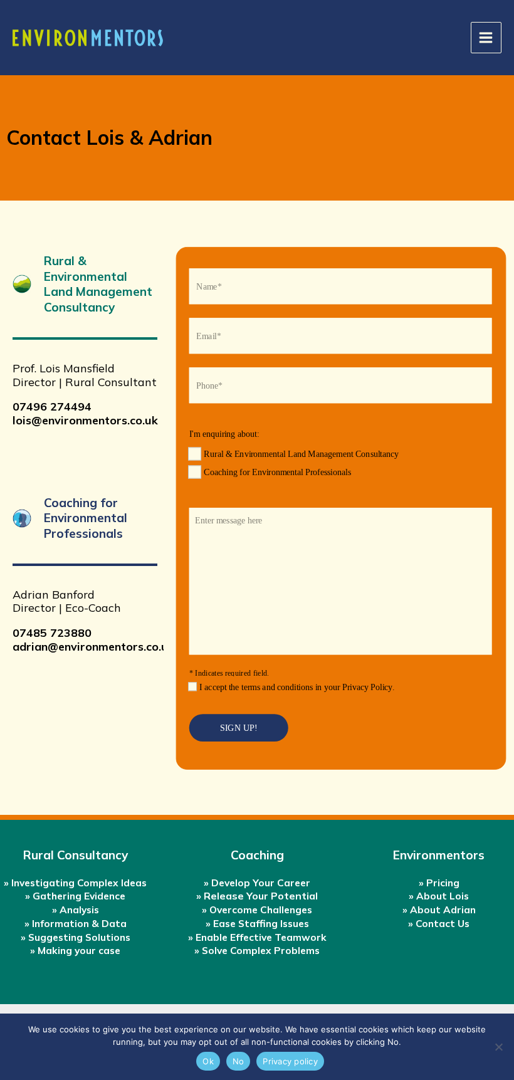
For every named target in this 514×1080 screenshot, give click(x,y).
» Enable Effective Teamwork (257, 937)
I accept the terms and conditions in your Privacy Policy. (296, 687)
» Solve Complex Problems (257, 950)
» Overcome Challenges (257, 909)
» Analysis (75, 909)
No (238, 1061)
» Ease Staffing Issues (257, 923)
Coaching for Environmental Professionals (277, 472)
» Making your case (75, 950)
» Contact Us (438, 923)
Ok (208, 1061)
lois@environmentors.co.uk (85, 420)
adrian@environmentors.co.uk (93, 646)
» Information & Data (75, 923)
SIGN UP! (239, 727)
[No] (498, 1047)
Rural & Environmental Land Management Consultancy (301, 454)
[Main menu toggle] (486, 37)
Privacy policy (290, 1061)
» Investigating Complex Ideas (75, 882)
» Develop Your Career (257, 882)
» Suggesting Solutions (75, 937)
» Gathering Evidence (75, 895)
